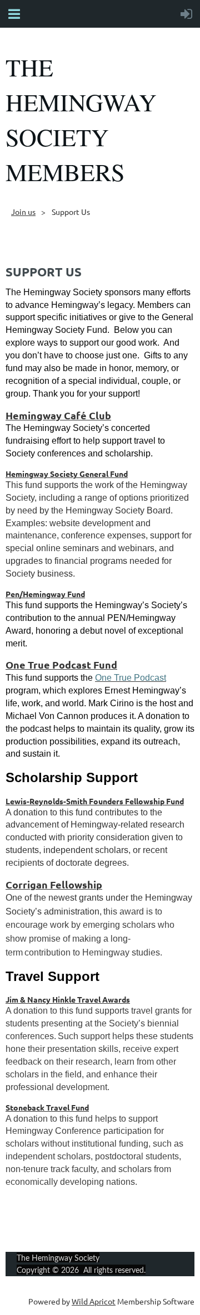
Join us (23, 212)
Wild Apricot (94, 1301)
